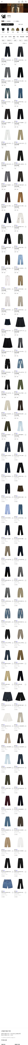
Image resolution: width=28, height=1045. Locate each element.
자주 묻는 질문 (4, 1040)
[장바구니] (22, 1)
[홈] (19, 1)
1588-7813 (8, 1031)
